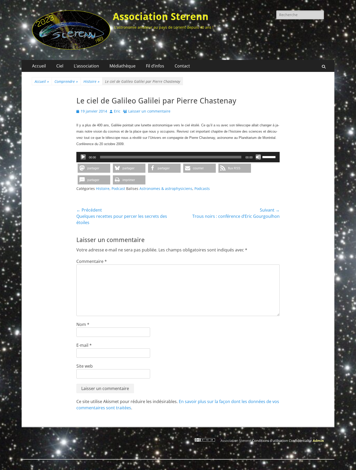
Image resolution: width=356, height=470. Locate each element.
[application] (178, 157)
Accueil (39, 66)
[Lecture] (83, 157)
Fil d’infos (155, 66)
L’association (86, 66)
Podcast (118, 188)
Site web (84, 366)
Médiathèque (122, 66)
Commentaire (91, 261)
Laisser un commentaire (149, 111)
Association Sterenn (160, 16)
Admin (318, 440)
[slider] (269, 156)
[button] (94, 168)
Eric (117, 111)
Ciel (59, 66)
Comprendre (66, 81)
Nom (82, 324)
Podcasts (202, 188)
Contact (182, 66)
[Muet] (258, 157)
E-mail (84, 345)
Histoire (91, 81)
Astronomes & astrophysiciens (165, 188)
